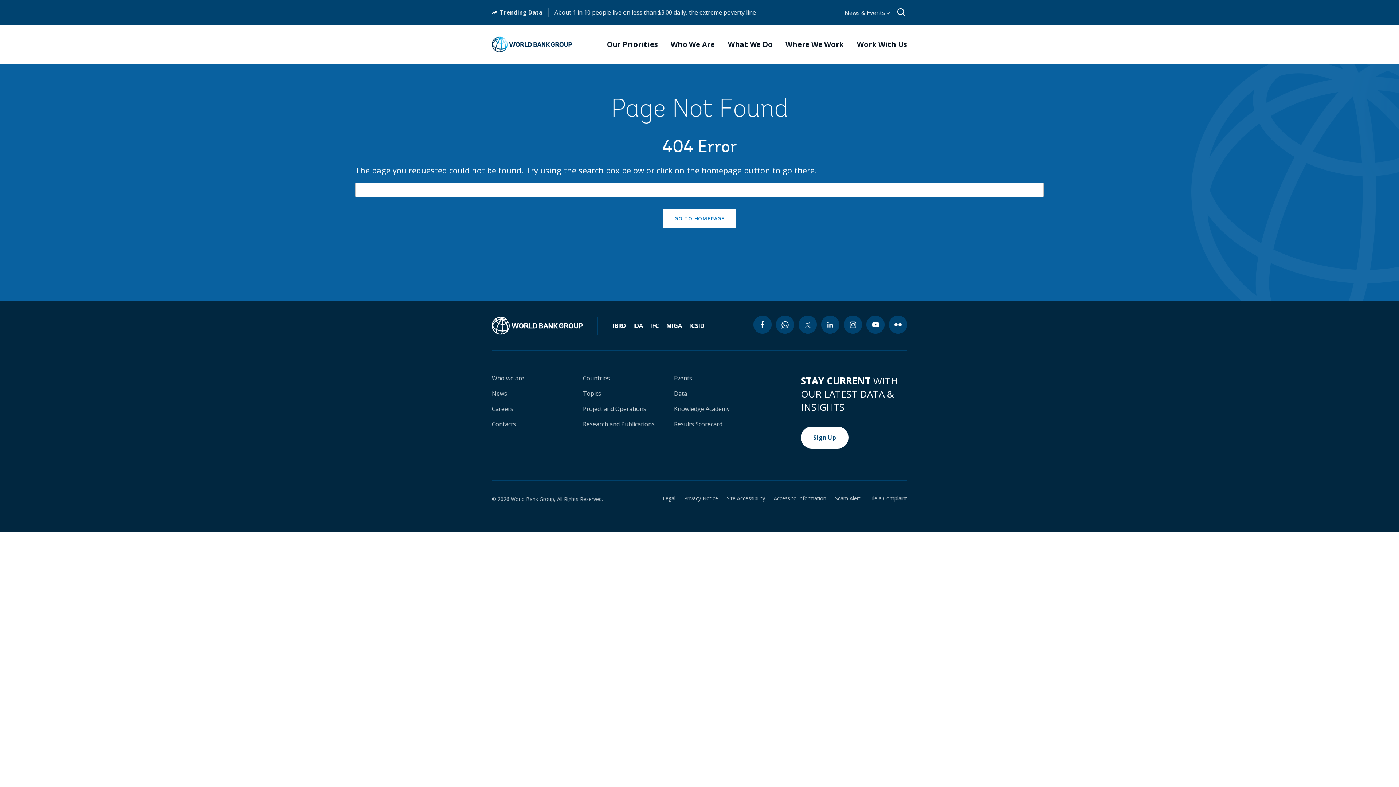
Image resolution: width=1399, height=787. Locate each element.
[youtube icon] (875, 325)
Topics (592, 393)
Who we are (508, 378)
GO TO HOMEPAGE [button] (699, 218)
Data (680, 393)
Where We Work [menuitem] (814, 44)
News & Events (865, 13)
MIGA (674, 325)
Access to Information (800, 498)
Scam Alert (848, 498)
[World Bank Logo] (532, 44)
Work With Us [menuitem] (882, 44)
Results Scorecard (698, 424)
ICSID (696, 325)
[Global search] (901, 12)
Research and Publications (619, 424)
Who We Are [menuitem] (693, 44)
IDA (638, 325)
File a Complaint (888, 498)
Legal (669, 498)
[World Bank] (545, 326)
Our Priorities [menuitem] (632, 44)
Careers (502, 409)
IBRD (619, 325)
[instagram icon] (853, 325)
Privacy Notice (701, 498)
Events (683, 378)
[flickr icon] (898, 325)
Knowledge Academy (702, 409)
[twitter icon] (808, 325)
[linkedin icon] (830, 325)
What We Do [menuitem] (750, 44)
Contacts (504, 424)
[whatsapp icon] (785, 325)
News (499, 393)
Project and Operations (614, 409)
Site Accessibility (746, 498)
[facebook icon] (762, 325)
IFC (654, 325)
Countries (596, 378)
